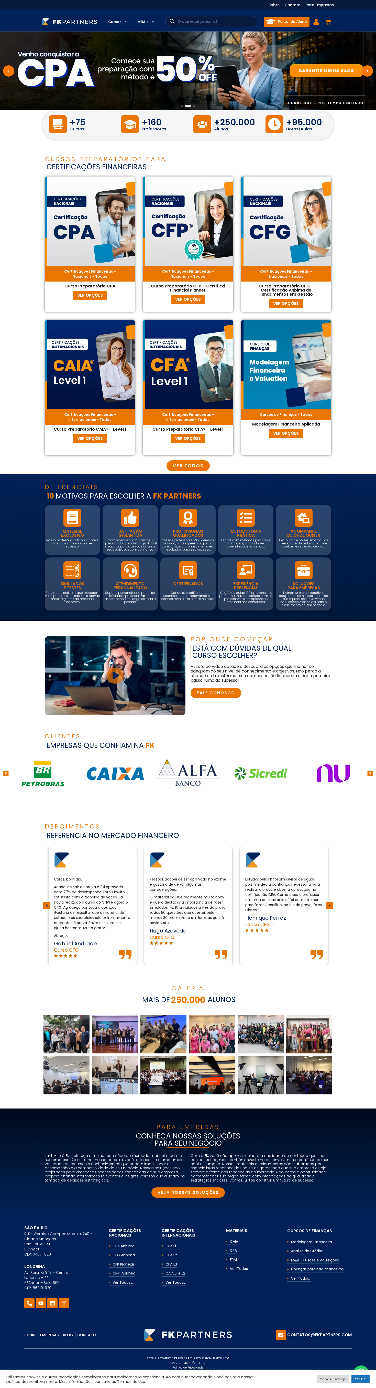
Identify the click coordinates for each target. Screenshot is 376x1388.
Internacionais (82, 419)
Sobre (274, 4)
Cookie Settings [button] (333, 1379)
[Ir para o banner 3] (192, 106)
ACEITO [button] (361, 1379)
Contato (293, 4)
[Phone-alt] (29, 1303)
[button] (6, 773)
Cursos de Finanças (278, 414)
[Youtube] (41, 1303)
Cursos (114, 21)
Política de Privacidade (188, 1368)
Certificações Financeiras (88, 271)
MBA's (143, 21)
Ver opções (90, 295)
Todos (101, 276)
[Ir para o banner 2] (186, 106)
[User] (316, 22)
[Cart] (328, 21)
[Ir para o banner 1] (182, 106)
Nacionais (82, 276)
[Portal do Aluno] (270, 21)
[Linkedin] (52, 1303)
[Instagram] (64, 1303)
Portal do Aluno (292, 21)
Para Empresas (320, 4)
